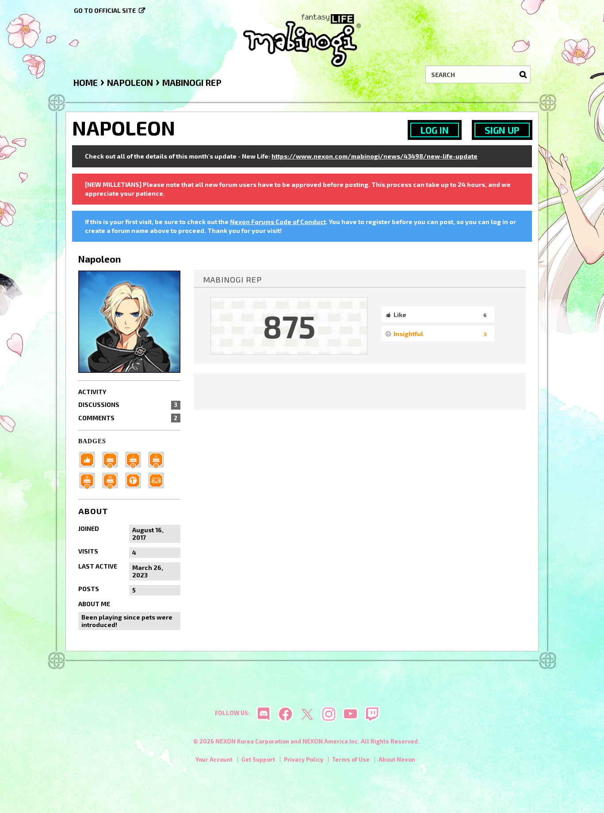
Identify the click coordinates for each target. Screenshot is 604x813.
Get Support (258, 759)
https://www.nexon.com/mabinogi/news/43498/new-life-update (374, 156)
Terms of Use (351, 759)
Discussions (127, 404)
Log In (435, 130)
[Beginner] (89, 458)
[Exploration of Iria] (89, 479)
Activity (92, 391)
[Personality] (158, 479)
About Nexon (396, 759)
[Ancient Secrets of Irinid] (112, 479)
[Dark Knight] (158, 458)
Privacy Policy (303, 759)
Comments (127, 418)
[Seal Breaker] (135, 479)
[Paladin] (135, 458)
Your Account (214, 759)
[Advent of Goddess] (112, 458)
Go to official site (105, 10)
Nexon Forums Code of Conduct (278, 221)
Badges (92, 441)
